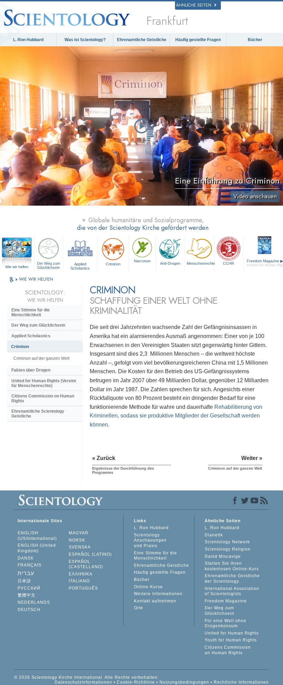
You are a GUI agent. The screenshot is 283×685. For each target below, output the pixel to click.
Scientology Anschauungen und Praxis (150, 540)
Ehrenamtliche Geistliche (141, 39)
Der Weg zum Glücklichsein (48, 265)
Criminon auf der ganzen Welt (41, 358)
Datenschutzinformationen (83, 682)
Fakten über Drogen (30, 370)
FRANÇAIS (29, 565)
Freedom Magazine (226, 601)
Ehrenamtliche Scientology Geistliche (37, 414)
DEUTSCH (29, 609)
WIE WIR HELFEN (36, 279)
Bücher (255, 39)
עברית (26, 573)
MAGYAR (78, 533)
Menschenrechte (200, 263)
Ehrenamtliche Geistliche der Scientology (232, 578)
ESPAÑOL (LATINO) (90, 554)
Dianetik (214, 535)
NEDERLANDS (34, 602)
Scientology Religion (228, 549)
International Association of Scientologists (232, 591)
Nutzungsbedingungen (184, 682)
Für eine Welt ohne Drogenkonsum (225, 623)
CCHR (228, 263)
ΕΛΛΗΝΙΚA (80, 574)
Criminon (113, 264)
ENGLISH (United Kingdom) (37, 548)
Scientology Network (227, 541)
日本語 (24, 581)
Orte (138, 608)
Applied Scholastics (80, 266)
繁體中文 (27, 595)
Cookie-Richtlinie (136, 682)
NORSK (77, 540)
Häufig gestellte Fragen (198, 39)
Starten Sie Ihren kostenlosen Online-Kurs (232, 566)
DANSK (26, 558)
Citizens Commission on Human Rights (42, 398)
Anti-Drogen (170, 263)
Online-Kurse (148, 586)
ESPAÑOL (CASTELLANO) (86, 564)
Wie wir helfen (16, 267)
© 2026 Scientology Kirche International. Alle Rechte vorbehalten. (86, 677)
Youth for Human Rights (231, 640)
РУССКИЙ (29, 588)
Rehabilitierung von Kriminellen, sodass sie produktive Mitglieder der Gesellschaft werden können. (176, 416)
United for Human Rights (232, 633)
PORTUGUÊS (83, 588)
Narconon (142, 261)
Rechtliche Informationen (241, 682)
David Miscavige (223, 556)
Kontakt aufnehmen (155, 601)
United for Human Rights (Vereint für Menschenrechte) (43, 383)
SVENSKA (80, 547)
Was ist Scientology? (85, 39)
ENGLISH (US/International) (37, 536)
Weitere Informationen (158, 593)
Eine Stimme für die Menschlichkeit (30, 312)
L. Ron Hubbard (28, 39)
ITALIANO (79, 581)
